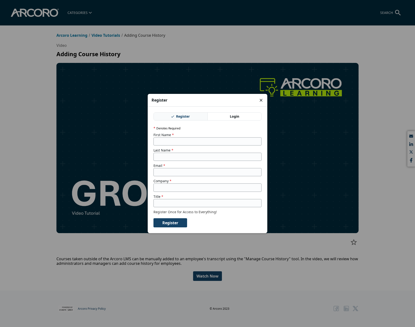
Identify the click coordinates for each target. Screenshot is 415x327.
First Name (163, 135)
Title (158, 197)
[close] (261, 100)
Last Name (163, 150)
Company (162, 181)
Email (159, 166)
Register (182, 116)
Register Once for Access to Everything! (185, 212)
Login (234, 116)
